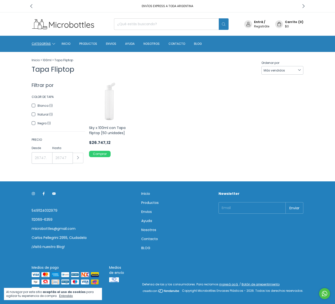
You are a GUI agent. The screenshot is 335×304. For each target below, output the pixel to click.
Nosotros (151, 44)
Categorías (41, 44)
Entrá (258, 22)
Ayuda (130, 44)
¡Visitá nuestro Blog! (48, 246)
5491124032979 (44, 210)
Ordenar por (270, 63)
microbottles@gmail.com (54, 228)
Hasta (56, 148)
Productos (88, 44)
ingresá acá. (229, 284)
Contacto (176, 44)
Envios (111, 44)
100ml (47, 60)
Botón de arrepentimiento (261, 284)
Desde (36, 148)
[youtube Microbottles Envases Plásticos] (54, 193)
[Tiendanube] (161, 292)
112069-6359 (42, 219)
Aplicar (78, 158)
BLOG (198, 44)
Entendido (66, 296)
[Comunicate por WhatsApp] (324, 293)
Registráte (261, 26)
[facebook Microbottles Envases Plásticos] (43, 193)
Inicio (66, 44)
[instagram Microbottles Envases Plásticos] (33, 193)
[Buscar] (224, 24)
